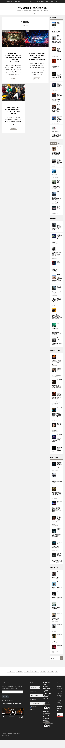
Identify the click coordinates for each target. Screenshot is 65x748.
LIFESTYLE (40, 1)
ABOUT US (54, 1)
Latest (60, 143)
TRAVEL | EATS (55, 350)
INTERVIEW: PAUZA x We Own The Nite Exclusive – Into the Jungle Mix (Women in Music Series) (56, 134)
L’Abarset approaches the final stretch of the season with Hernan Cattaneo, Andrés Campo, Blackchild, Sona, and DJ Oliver (57, 413)
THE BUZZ (18, 1)
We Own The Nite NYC (32, 7)
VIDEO (47, 1)
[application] (13, 712)
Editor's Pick (54, 458)
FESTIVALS (4, 31)
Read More (13, 78)
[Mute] (19, 717)
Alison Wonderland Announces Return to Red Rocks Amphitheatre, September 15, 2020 (56, 328)
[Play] (3, 717)
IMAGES (32, 1)
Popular (54, 143)
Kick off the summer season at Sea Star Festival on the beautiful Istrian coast (37, 56)
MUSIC (25, 1)
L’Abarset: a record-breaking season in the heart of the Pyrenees (56, 362)
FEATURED (9, 1)
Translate (32, 709)
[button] (13, 712)
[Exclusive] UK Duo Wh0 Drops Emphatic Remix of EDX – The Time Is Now (56, 255)
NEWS (27, 31)
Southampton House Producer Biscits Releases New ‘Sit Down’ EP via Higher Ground (57, 316)
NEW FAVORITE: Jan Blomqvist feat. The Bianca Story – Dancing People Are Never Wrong (57, 197)
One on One (54, 567)
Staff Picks (53, 18)
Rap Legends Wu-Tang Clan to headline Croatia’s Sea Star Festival (13, 110)
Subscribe (5, 696)
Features (53, 218)
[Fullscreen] (22, 717)
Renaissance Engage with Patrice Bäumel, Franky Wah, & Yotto (57, 480)
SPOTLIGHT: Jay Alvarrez (55, 175)
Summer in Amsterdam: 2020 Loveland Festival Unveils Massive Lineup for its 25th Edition (57, 506)
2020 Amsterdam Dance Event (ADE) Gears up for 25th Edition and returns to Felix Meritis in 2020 (56, 492)
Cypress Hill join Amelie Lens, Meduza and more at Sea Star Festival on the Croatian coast (13, 57)
